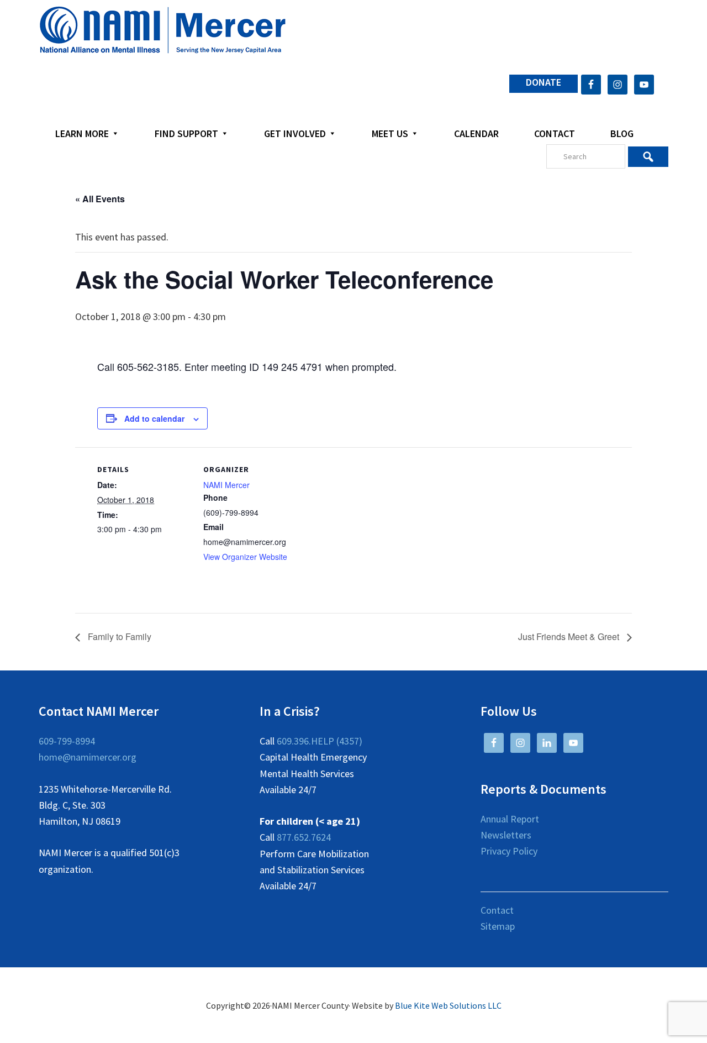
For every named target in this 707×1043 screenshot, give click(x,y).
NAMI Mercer (226, 484)
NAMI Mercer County (163, 30)
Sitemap (498, 926)
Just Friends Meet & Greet (569, 636)
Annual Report (510, 819)
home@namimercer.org (87, 757)
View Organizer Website (245, 556)
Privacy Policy (509, 851)
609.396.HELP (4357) (319, 741)
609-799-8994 (67, 741)
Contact (497, 910)
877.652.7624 (304, 837)
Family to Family (118, 636)
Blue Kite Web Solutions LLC (448, 1005)
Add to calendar (154, 418)
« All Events (100, 198)
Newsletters (506, 835)
